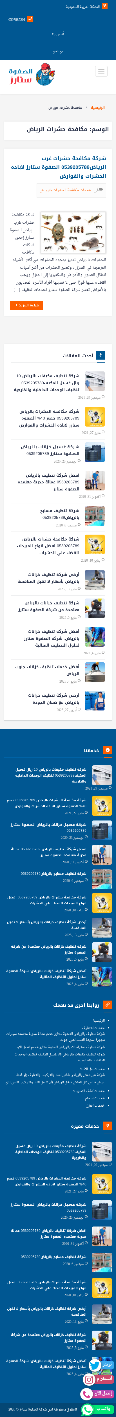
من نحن (58, 51)
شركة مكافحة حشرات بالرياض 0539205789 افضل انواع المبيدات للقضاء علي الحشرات (48, 546)
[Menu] (101, 71)
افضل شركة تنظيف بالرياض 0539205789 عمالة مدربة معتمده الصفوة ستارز (48, 482)
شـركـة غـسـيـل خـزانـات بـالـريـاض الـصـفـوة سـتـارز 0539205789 (50, 450)
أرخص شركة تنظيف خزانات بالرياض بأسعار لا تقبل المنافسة (48, 578)
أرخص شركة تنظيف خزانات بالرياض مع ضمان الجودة (53, 699)
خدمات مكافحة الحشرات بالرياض (66, 190)
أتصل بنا (58, 34)
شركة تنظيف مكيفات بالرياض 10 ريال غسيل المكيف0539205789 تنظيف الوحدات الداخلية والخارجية (46, 383)
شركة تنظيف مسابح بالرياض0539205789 (59, 514)
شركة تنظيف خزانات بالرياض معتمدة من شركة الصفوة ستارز (48, 606)
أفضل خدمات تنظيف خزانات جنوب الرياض (47, 670)
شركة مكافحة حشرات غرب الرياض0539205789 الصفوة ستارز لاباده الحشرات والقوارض (58, 167)
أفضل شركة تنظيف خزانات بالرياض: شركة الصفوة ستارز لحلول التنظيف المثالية (51, 638)
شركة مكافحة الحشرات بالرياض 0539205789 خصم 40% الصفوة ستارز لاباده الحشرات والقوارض (49, 418)
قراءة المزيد (28, 305)
